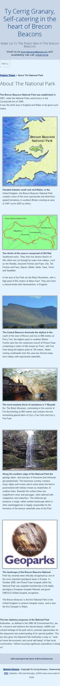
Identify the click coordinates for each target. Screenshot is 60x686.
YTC (6, 673)
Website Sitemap (11, 669)
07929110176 (42, 55)
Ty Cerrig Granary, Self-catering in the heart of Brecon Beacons (29, 22)
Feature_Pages (7, 75)
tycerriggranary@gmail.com (34, 52)
